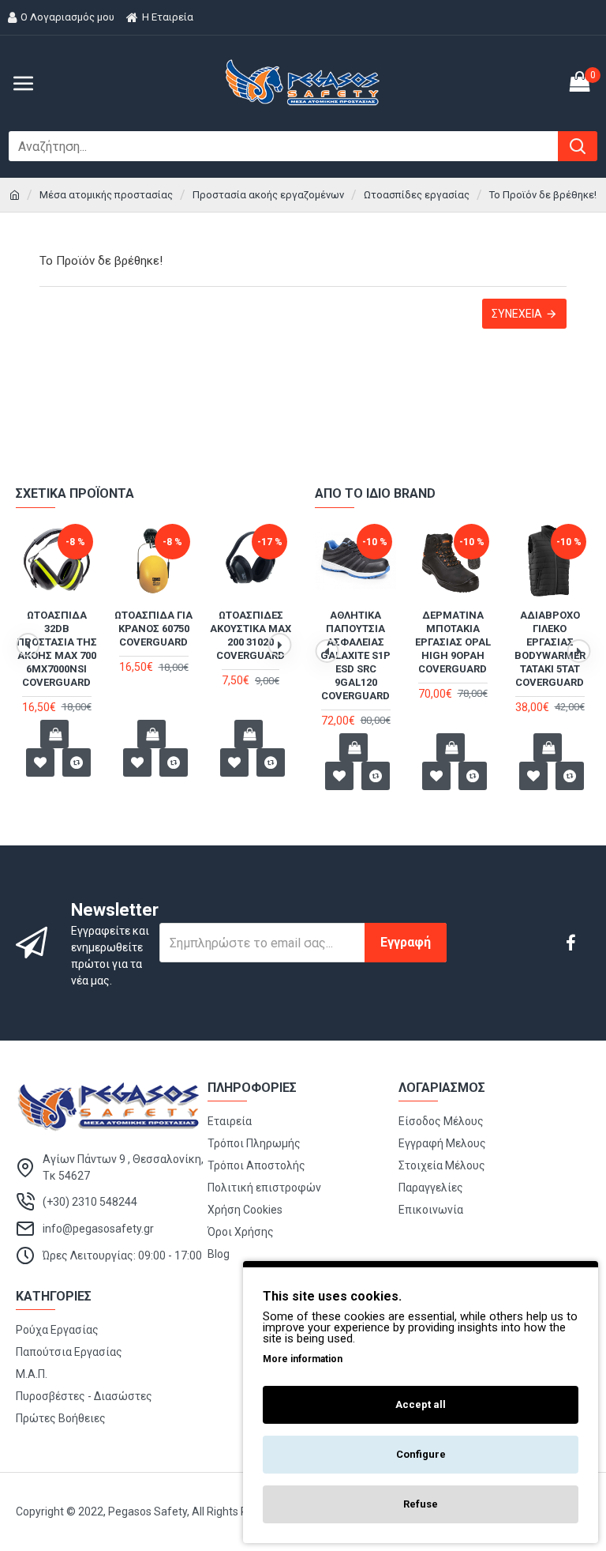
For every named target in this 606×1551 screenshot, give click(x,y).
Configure (421, 1454)
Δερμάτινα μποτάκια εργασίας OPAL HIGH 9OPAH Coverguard (453, 642)
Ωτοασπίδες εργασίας (416, 195)
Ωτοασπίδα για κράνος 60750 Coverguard (153, 628)
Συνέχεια (517, 313)
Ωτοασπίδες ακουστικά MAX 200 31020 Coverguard (250, 635)
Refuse (420, 1504)
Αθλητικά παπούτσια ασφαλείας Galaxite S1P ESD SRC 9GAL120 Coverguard (355, 655)
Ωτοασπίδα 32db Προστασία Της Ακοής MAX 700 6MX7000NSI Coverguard (57, 648)
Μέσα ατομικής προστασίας (106, 195)
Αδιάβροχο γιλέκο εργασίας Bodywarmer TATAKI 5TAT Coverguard (549, 648)
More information (302, 1359)
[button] (27, 645)
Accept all (420, 1404)
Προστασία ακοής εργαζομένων (268, 195)
